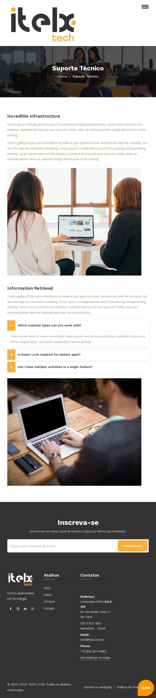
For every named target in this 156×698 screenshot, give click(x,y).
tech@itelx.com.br (92, 640)
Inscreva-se (133, 546)
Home (62, 76)
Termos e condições (98, 687)
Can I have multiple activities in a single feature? (55, 367)
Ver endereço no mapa (95, 657)
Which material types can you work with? (49, 325)
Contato (49, 608)
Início (47, 588)
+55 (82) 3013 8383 (93, 651)
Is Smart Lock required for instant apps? (49, 354)
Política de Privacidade (133, 687)
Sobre (48, 595)
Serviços (49, 601)
